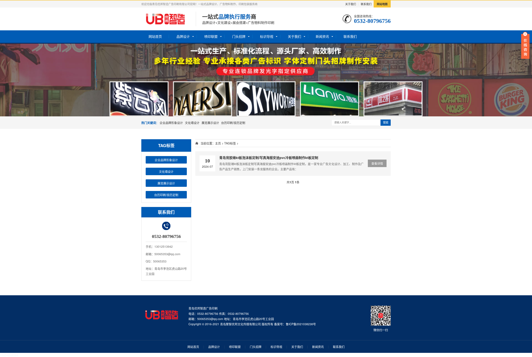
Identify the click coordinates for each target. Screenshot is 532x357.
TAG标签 (230, 143)
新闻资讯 (322, 36)
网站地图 (382, 4)
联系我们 (366, 4)
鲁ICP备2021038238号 (301, 324)
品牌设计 (183, 36)
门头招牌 (238, 36)
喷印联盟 (211, 36)
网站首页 (155, 36)
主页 (218, 143)
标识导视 (266, 36)
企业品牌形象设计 (171, 123)
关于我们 (350, 4)
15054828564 (9, 355)
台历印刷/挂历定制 (233, 123)
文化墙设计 (192, 123)
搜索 (385, 122)
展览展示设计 (210, 123)
